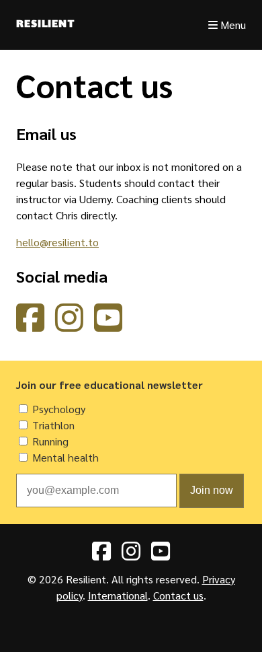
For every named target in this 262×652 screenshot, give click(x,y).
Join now (211, 490)
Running (50, 441)
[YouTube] (108, 325)
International (118, 595)
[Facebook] (30, 325)
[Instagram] (69, 325)
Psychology (58, 409)
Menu (232, 24)
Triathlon (53, 425)
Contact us (178, 595)
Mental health (65, 457)
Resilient (45, 25)
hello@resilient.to (57, 242)
